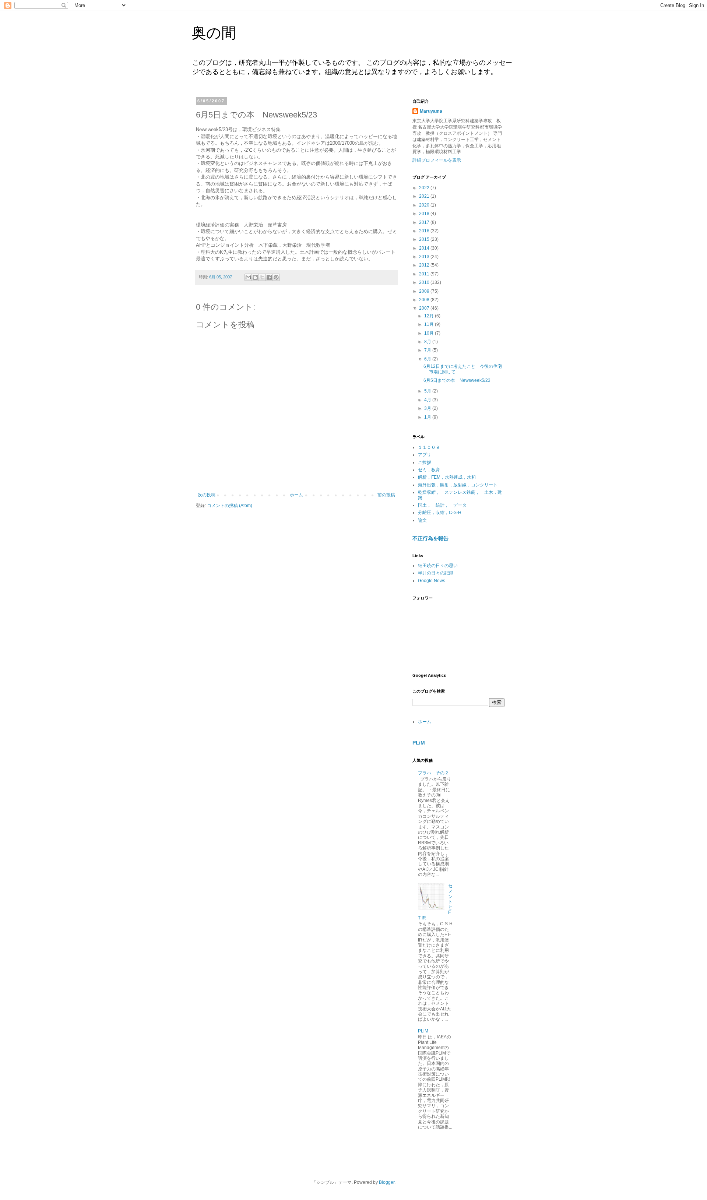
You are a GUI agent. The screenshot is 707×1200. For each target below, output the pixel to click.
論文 (422, 520)
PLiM (418, 743)
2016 (424, 230)
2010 (424, 282)
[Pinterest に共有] (276, 277)
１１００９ (429, 447)
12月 (429, 316)
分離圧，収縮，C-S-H (439, 512)
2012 (424, 265)
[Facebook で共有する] (269, 277)
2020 (424, 205)
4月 (428, 399)
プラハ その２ (433, 772)
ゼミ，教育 (429, 469)
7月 (428, 350)
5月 (428, 391)
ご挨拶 (424, 462)
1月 (428, 417)
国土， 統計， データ (442, 505)
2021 (424, 196)
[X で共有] (262, 277)
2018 (424, 213)
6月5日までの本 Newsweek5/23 (456, 380)
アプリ (424, 454)
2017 (424, 222)
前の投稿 (386, 494)
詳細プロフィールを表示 (436, 160)
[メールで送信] (248, 277)
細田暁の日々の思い (438, 565)
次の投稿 (206, 494)
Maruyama (431, 111)
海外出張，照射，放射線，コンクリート (457, 485)
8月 (428, 341)
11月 (429, 324)
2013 (424, 256)
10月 (429, 333)
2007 (424, 308)
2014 (424, 248)
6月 (428, 359)
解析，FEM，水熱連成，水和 (447, 477)
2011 (424, 274)
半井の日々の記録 (435, 573)
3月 (428, 408)
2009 (424, 291)
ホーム (296, 494)
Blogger (386, 1182)
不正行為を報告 (430, 538)
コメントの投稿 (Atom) (229, 505)
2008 (424, 299)
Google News (431, 580)
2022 (424, 187)
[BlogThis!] (255, 277)
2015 (424, 239)
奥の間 (213, 33)
